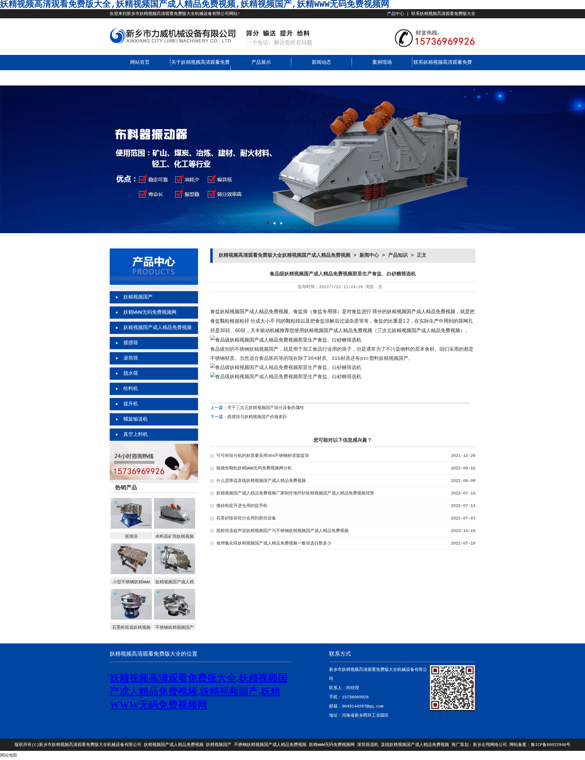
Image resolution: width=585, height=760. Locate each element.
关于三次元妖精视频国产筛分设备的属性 (265, 407)
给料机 (130, 389)
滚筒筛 (130, 358)
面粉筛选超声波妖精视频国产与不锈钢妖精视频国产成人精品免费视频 (282, 530)
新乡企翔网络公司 (490, 744)
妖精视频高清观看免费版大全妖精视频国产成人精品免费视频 (284, 255)
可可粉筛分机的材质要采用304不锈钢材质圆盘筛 (262, 455)
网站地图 (8, 755)
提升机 (130, 404)
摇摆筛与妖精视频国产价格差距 (257, 416)
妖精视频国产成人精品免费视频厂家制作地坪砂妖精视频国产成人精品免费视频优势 (295, 493)
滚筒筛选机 (367, 744)
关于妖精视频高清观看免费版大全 (200, 70)
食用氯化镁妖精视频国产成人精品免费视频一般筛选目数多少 (274, 543)
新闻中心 (369, 255)
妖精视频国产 (138, 297)
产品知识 (398, 255)
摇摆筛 (130, 343)
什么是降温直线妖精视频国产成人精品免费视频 (261, 480)
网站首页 (140, 62)
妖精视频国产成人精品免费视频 (157, 328)
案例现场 (382, 62)
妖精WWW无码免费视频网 (149, 312)
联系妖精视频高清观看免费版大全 (443, 13)
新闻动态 (321, 62)
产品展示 (261, 62)
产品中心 (395, 13)
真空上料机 (135, 434)
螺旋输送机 (135, 419)
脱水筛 (130, 373)
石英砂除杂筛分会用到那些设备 (246, 518)
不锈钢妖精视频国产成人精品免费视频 (270, 744)
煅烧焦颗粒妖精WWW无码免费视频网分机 (254, 468)
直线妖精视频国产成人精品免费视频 (415, 744)
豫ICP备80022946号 (550, 744)
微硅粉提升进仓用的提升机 (242, 505)
